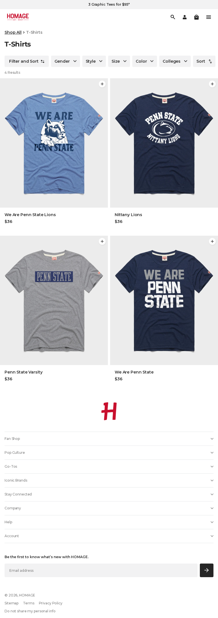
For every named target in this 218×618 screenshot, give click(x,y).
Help (8, 522)
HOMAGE (27, 595)
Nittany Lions (128, 214)
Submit (207, 570)
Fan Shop (12, 438)
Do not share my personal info (30, 611)
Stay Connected (18, 494)
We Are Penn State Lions (30, 214)
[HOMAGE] (18, 17)
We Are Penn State (134, 372)
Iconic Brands (16, 480)
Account (12, 536)
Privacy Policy (50, 603)
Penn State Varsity (23, 372)
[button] (196, 17)
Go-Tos (11, 466)
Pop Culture (15, 452)
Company (13, 508)
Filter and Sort (24, 61)
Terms (28, 603)
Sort (200, 61)
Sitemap (11, 603)
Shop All (13, 32)
